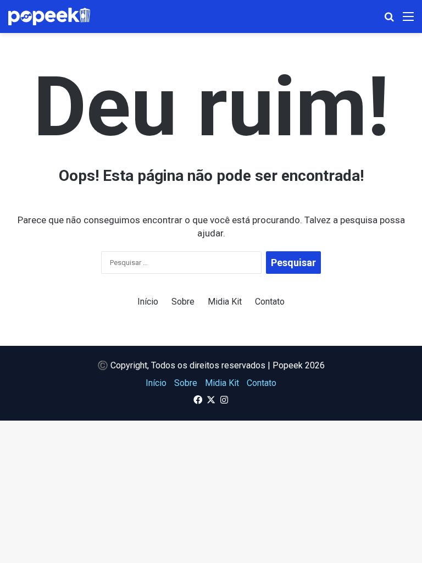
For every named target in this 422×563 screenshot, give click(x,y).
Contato (270, 301)
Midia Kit (225, 301)
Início (147, 301)
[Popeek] (55, 16)
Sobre (183, 301)
